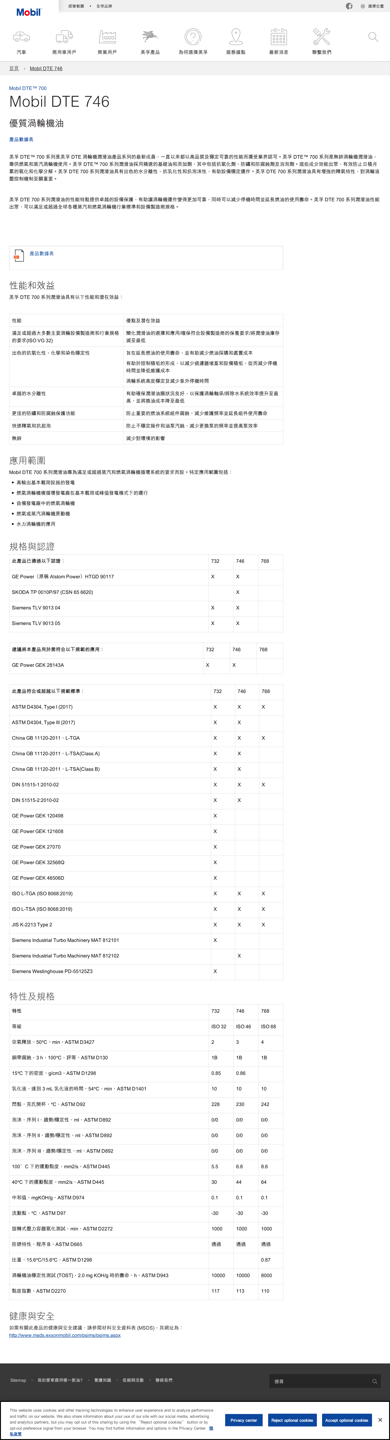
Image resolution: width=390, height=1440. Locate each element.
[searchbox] (319, 1381)
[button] (21, 42)
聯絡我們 (163, 1380)
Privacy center (244, 1420)
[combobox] (325, 1381)
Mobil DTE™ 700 (28, 87)
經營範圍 (76, 6)
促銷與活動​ (133, 1380)
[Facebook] (349, 7)
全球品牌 (104, 6)
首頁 (14, 68)
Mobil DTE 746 (46, 68)
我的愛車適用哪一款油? (60, 1380)
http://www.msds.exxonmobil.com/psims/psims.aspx (65, 1334)
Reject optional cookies (292, 1420)
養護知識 (102, 1380)
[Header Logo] (29, 8)
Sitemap (18, 1380)
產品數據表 (21, 139)
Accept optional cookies (347, 1420)
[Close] (380, 1420)
